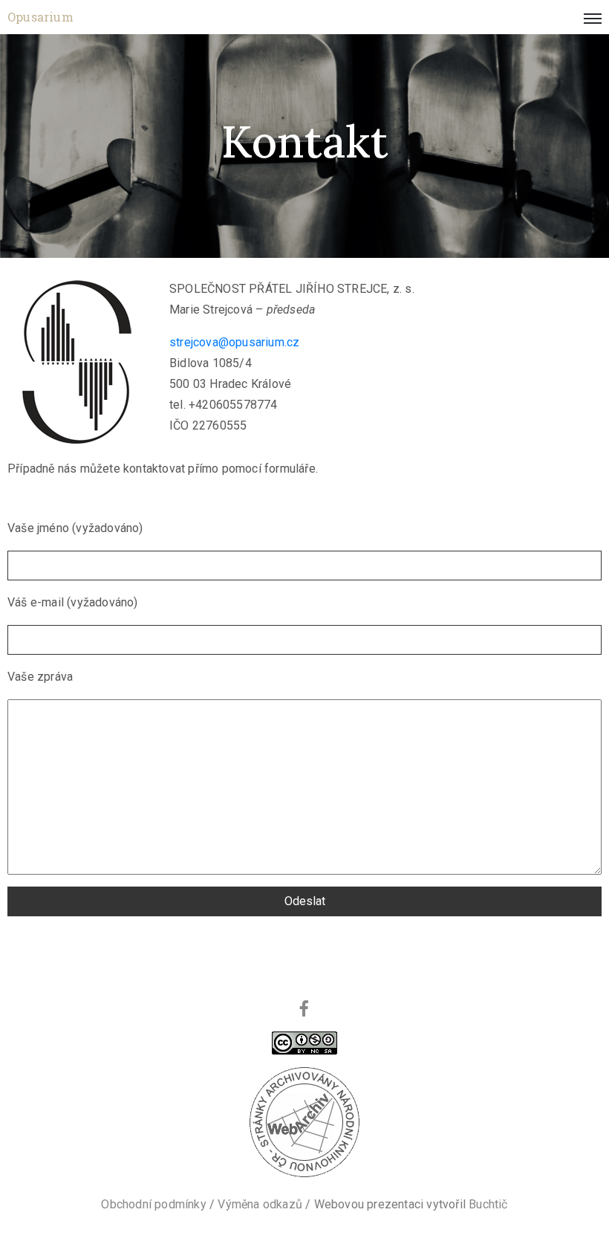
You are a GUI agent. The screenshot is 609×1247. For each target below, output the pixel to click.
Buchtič (488, 1204)
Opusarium (40, 17)
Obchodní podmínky (153, 1204)
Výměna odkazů (260, 1204)
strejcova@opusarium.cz (234, 342)
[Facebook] (304, 1008)
